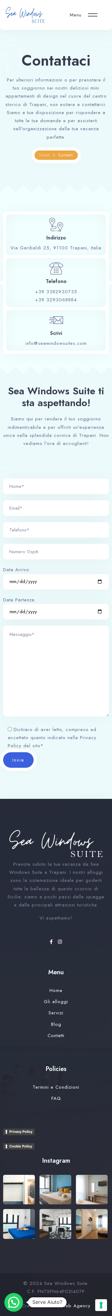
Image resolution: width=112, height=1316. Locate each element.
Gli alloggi (56, 1001)
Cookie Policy (20, 1146)
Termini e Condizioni (56, 1087)
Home (44, 155)
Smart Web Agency (69, 1305)
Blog (56, 1024)
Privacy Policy (20, 1131)
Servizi (56, 1012)
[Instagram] (60, 941)
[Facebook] (52, 941)
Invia (18, 760)
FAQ (56, 1098)
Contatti (56, 1035)
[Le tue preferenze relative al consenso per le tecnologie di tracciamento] (101, 1305)
